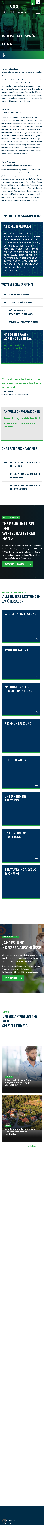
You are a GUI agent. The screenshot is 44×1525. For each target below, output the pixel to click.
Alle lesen (32, 1146)
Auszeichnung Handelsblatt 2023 (22, 418)
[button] (37, 12)
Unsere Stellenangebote (15, 564)
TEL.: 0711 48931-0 (14, 345)
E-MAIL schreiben (13, 348)
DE (33, 4)
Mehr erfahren (10, 978)
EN (38, 2)
